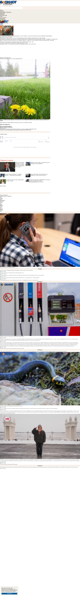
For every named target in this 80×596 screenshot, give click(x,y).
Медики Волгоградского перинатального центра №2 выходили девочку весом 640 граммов (24, 343)
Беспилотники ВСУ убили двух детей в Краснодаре (9, 464)
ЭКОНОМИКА (2, 18)
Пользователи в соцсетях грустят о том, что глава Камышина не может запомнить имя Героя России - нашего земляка (22, 38)
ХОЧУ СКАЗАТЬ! (3, 17)
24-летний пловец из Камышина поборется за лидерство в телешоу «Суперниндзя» (45, 408)
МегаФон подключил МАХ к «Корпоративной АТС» (7, 267)
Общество (2, 57)
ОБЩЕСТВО (2, 13)
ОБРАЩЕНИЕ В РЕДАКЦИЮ (5, 12)
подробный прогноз (3, 196)
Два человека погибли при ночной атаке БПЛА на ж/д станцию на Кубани (13, 348)
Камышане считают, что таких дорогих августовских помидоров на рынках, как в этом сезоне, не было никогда (49, 351)
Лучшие (6, 140)
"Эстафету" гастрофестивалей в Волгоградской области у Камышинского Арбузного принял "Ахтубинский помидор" (57, 343)
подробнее (10, 196)
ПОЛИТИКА (2, 14)
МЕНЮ (1, 10)
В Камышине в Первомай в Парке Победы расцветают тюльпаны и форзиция (14, 129)
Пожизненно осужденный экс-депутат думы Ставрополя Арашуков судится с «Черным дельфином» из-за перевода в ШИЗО (20, 277)
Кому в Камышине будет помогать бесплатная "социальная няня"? (30, 340)
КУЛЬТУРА (2, 11)
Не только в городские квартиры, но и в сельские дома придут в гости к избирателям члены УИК (16, 351)
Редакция (2, 25)
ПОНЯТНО (9, 593)
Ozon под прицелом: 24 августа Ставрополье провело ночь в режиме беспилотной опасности (16, 408)
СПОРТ (1, 16)
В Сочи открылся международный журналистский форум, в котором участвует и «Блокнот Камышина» (17, 270)
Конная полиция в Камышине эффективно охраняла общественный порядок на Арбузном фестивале (39, 467)
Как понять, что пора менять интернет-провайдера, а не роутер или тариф (47, 459)
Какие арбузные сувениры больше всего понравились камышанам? (12, 467)
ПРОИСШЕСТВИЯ (3, 15)
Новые (1, 140)
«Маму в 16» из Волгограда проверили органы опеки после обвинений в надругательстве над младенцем (18, 459)
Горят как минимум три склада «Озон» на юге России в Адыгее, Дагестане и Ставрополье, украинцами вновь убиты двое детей (31, 460)
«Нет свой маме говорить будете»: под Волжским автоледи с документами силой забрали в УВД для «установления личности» (21, 342)
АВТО (6, 21)
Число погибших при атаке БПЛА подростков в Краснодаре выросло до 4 (13, 272)
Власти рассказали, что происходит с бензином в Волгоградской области (13, 336)
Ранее (11, 140)
